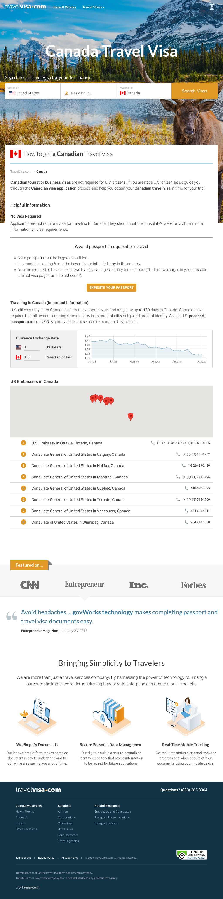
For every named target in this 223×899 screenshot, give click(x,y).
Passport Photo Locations (112, 817)
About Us (22, 817)
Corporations (67, 817)
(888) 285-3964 (194, 790)
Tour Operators (68, 835)
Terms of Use (24, 857)
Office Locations (26, 829)
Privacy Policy (70, 857)
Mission (21, 823)
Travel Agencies (68, 841)
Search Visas (194, 91)
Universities (65, 829)
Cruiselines (65, 823)
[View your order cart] (212, 7)
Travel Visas (92, 7)
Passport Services (107, 823)
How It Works (65, 7)
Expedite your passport (112, 288)
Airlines (63, 811)
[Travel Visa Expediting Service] (25, 7)
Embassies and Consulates (113, 811)
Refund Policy (46, 857)
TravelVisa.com (21, 171)
